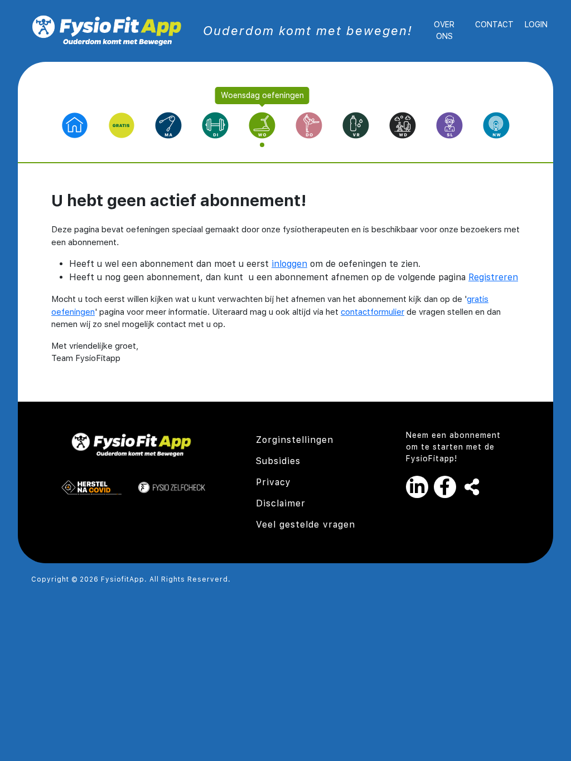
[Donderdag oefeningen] (309, 124)
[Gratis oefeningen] (121, 124)
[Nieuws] (496, 124)
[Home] (74, 124)
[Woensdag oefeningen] (262, 125)
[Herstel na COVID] (91, 487)
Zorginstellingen (294, 440)
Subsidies (278, 461)
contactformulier (372, 312)
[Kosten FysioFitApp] (449, 124)
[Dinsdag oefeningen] (215, 124)
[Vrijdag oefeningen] (355, 124)
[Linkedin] (420, 487)
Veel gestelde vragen (305, 524)
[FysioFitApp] (107, 30)
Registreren (493, 277)
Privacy (273, 482)
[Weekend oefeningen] (402, 124)
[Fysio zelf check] (171, 487)
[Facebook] (448, 487)
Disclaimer (281, 503)
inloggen (289, 263)
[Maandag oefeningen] (168, 124)
